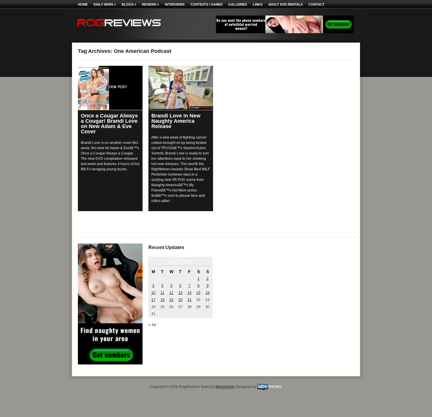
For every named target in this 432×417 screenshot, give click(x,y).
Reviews (150, 4)
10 (153, 293)
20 (180, 300)
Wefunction (224, 387)
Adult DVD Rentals (285, 4)
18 (162, 300)
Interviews (175, 4)
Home (83, 4)
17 (153, 300)
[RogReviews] (119, 31)
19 (171, 300)
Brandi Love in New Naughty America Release (175, 121)
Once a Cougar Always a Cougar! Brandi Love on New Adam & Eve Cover (109, 123)
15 (198, 293)
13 (180, 293)
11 (162, 293)
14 (189, 293)
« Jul (152, 325)
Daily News (104, 4)
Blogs (129, 4)
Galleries (237, 4)
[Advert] (285, 32)
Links (257, 4)
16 (207, 293)
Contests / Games (206, 4)
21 (189, 300)
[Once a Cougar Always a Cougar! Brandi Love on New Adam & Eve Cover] (110, 88)
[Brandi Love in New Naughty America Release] (180, 87)
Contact (316, 4)
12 (171, 293)
